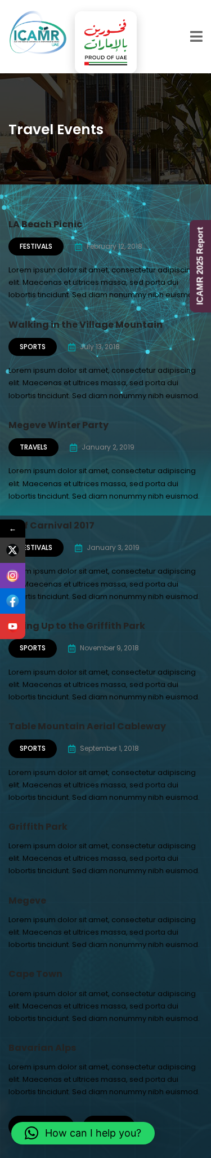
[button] (83, 1133)
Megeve (27, 900)
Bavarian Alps (42, 1047)
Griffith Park (38, 826)
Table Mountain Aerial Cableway (87, 726)
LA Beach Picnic (45, 224)
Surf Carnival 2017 (51, 525)
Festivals (36, 246)
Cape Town (35, 973)
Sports (33, 346)
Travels (33, 447)
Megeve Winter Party (58, 425)
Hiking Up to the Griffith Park (76, 625)
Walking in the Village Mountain (85, 324)
